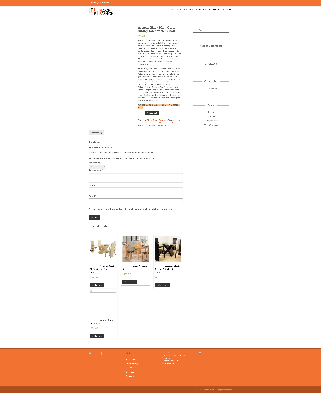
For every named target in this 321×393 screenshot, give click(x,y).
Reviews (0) (96, 133)
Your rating (95, 163)
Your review (96, 170)
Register (219, 3)
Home (171, 9)
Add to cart (152, 113)
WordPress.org (211, 125)
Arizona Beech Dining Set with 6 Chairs (102, 269)
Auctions (226, 9)
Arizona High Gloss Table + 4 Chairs (154, 125)
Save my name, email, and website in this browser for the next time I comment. (130, 209)
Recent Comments (210, 45)
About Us (188, 9)
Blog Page (130, 372)
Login (228, 3)
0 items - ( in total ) (100, 3)
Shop (179, 9)
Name (92, 185)
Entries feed (211, 116)
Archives (211, 63)
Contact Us (200, 9)
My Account (214, 9)
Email (92, 196)
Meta (211, 105)
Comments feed (211, 121)
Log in (211, 112)
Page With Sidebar (134, 368)
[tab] (96, 132)
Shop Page (130, 359)
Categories (211, 81)
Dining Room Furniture (157, 120)
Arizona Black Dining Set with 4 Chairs (167, 269)
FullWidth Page (132, 364)
